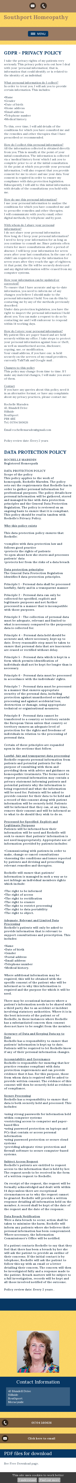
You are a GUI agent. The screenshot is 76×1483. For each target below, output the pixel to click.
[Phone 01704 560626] (44, 6)
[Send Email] (33, 6)
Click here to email (41, 1438)
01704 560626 (41, 1423)
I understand (27, 1480)
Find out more (49, 1480)
